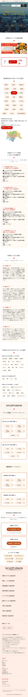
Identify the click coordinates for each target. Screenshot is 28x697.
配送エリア (14, 25)
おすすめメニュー (20, 555)
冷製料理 (10, 358)
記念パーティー (11, 392)
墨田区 (6, 109)
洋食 (16, 367)
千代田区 (7, 89)
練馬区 (4, 113)
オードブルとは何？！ (6, 646)
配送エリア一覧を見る (6, 127)
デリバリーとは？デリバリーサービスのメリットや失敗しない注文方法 (13, 648)
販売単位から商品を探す (8, 616)
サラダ (22, 364)
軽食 (12, 364)
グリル (13, 361)
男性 (3, 378)
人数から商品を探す (7, 611)
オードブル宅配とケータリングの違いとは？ (10, 650)
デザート (4, 367)
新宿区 (6, 84)
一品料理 (19, 561)
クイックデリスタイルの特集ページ (10, 634)
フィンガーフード (6, 364)
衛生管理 (3, 663)
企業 (15, 378)
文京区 (7, 97)
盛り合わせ (11, 561)
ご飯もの (4, 361)
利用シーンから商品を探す (8, 581)
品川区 (13, 101)
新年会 (8, 395)
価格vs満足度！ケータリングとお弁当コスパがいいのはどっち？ (13, 639)
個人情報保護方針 (5, 672)
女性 (7, 378)
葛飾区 (20, 97)
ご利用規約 (4, 670)
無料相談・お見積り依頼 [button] (14, 543)
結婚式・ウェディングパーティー (17, 387)
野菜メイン (17, 364)
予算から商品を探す (7, 606)
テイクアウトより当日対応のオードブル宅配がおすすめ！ (12, 637)
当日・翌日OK (9, 555)
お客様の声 (4, 665)
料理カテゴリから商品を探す (9, 576)
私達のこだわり (5, 660)
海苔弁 (9, 370)
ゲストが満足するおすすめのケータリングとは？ (11, 640)
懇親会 (18, 392)
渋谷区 (13, 84)
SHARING (4, 683)
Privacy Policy (23, 690)
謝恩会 (8, 390)
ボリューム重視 (10, 558)
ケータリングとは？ (6, 652)
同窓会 (4, 390)
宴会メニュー (18, 361)
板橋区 (21, 89)
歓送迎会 (13, 395)
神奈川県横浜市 (21, 113)
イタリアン (21, 367)
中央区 (14, 93)
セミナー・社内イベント (16, 390)
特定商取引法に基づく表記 (6, 673)
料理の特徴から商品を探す (8, 591)
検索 (16, 5)
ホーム (7, 25)
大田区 (14, 89)
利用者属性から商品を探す (8, 586)
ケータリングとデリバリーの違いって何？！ (10, 644)
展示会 (22, 392)
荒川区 (6, 93)
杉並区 (14, 109)
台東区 (21, 93)
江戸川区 (21, 101)
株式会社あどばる (5, 668)
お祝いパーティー (6, 387)
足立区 (11, 113)
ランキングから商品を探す (8, 596)
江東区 (21, 109)
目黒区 (7, 105)
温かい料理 (5, 358)
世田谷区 (21, 84)
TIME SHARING (5, 681)
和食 (9, 367)
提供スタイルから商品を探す (9, 601)
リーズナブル (20, 558)
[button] (22, 5)
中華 (12, 367)
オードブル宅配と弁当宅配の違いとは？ (18, 652)
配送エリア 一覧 (6, 623)
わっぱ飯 (4, 370)
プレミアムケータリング (6, 686)
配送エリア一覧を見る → (7, 627)
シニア (11, 378)
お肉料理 (15, 358)
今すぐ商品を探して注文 (14, 529)
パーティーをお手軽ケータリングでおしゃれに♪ (11, 642)
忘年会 (4, 395)
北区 (21, 105)
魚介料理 (21, 358)
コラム (3, 667)
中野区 (6, 101)
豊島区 (14, 105)
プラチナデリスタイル (6, 684)
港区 (14, 97)
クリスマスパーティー (21, 395)
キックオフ (5, 392)
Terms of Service (7, 691)
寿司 (9, 361)
